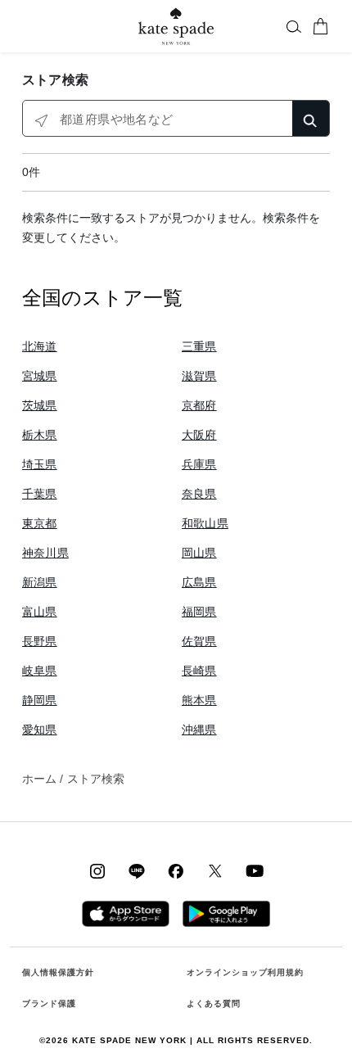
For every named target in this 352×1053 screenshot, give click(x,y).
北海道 (39, 346)
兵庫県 (199, 464)
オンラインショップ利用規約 (245, 972)
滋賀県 (199, 375)
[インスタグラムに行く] (97, 870)
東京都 (39, 523)
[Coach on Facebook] (176, 870)
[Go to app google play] (226, 913)
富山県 (39, 611)
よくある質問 (214, 1003)
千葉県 (39, 493)
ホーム (39, 778)
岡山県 (199, 552)
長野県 (39, 641)
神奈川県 (45, 552)
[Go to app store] (125, 913)
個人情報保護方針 (58, 972)
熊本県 (199, 700)
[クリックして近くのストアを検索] (41, 119)
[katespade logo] (176, 26)
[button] (294, 26)
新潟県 (39, 582)
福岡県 (199, 611)
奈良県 (199, 493)
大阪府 (199, 434)
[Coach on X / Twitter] (215, 870)
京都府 (199, 405)
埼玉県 (39, 464)
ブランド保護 (49, 1003)
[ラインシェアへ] (137, 870)
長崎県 (199, 670)
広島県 (199, 582)
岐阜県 (39, 670)
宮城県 (39, 375)
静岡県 (39, 700)
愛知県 (39, 729)
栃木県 (39, 434)
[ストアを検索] (310, 118)
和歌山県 (205, 523)
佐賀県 (199, 641)
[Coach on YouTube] (254, 870)
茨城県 (39, 405)
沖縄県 (199, 729)
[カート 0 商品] (320, 26)
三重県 (199, 346)
